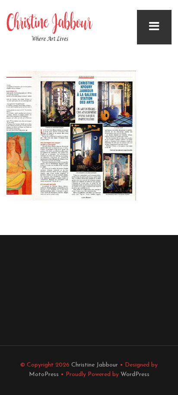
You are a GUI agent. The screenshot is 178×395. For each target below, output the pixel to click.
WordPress (135, 374)
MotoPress (44, 374)
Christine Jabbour (94, 365)
